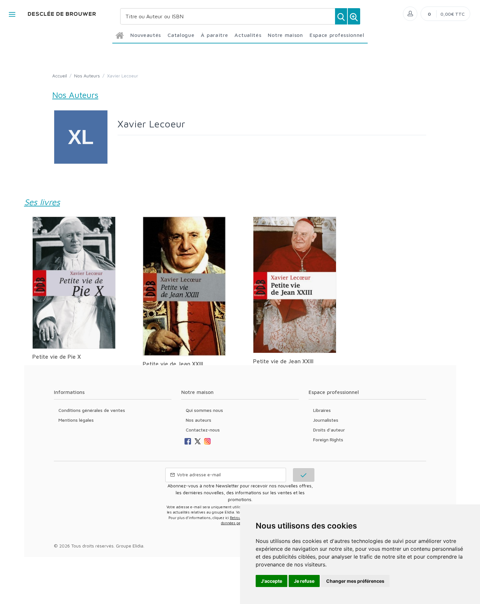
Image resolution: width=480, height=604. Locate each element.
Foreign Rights (328, 439)
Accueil (59, 75)
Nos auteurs (198, 420)
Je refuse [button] (304, 581)
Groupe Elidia (129, 545)
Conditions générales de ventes (91, 410)
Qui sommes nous (204, 410)
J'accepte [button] (271, 581)
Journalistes (325, 420)
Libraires (322, 410)
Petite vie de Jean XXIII (173, 364)
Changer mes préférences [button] (355, 581)
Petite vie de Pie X (56, 356)
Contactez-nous (203, 430)
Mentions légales (76, 420)
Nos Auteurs (87, 75)
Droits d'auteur (329, 430)
